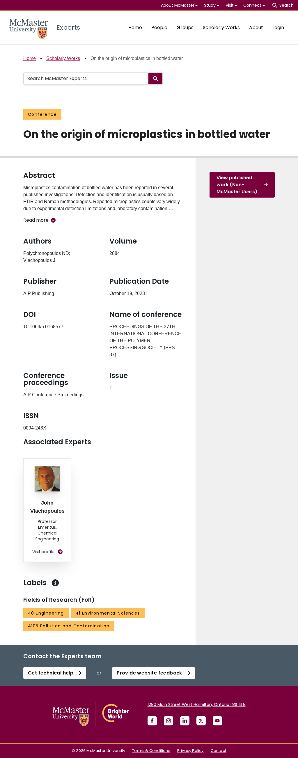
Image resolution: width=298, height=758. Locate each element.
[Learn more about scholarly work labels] (55, 582)
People (159, 27)
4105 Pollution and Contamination (69, 626)
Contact (218, 750)
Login (278, 27)
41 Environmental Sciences (108, 613)
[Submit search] (155, 78)
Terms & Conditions (151, 750)
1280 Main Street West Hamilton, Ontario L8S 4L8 (197, 704)
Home (135, 27)
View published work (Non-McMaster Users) (237, 184)
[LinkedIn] (184, 720)
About (256, 27)
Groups (185, 27)
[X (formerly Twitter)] (201, 720)
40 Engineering (46, 613)
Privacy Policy (190, 750)
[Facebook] (152, 720)
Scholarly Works (221, 27)
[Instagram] (168, 720)
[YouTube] (217, 720)
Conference (42, 114)
